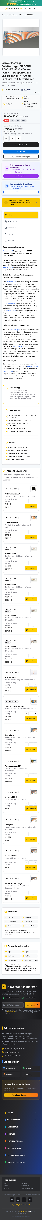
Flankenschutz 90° (13, 766)
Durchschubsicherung (14, 706)
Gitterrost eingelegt (13, 883)
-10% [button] (6, 120)
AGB (5, 1183)
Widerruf (6, 1188)
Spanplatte (9, 735)
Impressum (24, 1183)
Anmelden (31, 1005)
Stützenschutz (11, 677)
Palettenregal (8, 251)
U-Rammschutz (11, 522)
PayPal (22, 152)
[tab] (21, 202)
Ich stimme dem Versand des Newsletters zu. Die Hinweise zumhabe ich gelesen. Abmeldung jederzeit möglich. (22, 1011)
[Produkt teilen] (38, 93)
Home (3, 15)
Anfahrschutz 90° (12, 494)
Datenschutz (11, 1012)
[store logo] (16, 8)
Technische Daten (13, 221)
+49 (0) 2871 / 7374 (12, 1052)
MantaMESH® (11, 797)
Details (10, 215)
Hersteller (11, 234)
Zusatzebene (10, 553)
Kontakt (6, 1186)
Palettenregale (15, 330)
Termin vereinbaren (19, 1095)
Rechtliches (11, 241)
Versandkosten (12, 228)
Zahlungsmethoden (27, 1188)
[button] (17, 59)
